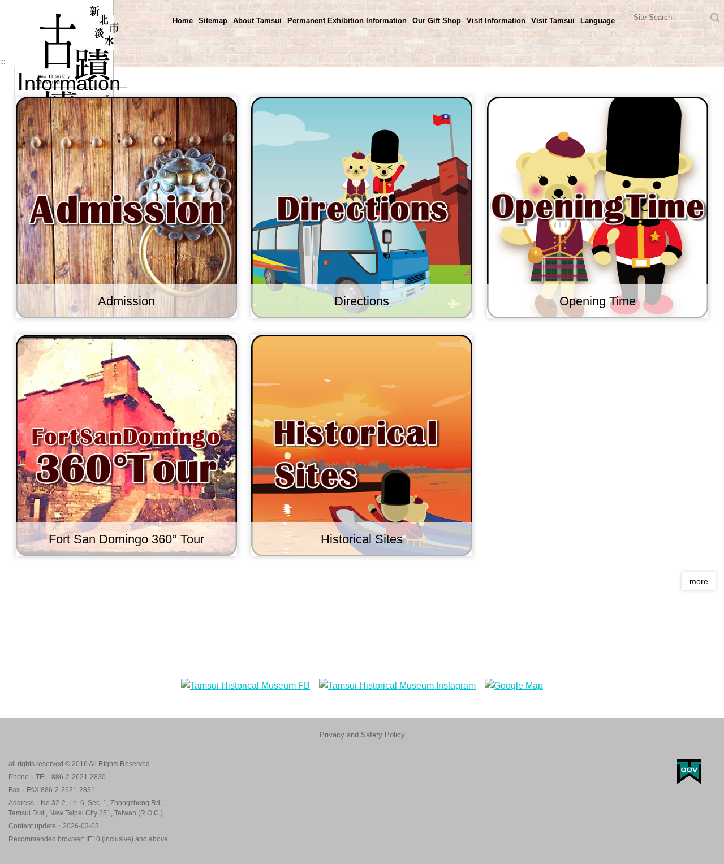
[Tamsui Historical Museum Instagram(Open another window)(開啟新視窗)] (397, 685)
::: (167, 19)
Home (183, 20)
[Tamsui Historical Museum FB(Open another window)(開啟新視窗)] (245, 685)
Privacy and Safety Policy (362, 735)
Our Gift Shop (436, 20)
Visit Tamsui (553, 20)
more (698, 581)
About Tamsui (257, 20)
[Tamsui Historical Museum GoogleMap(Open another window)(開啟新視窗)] (514, 685)
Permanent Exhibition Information (347, 20)
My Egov (689, 771)
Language (597, 20)
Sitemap (213, 20)
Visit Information (496, 20)
